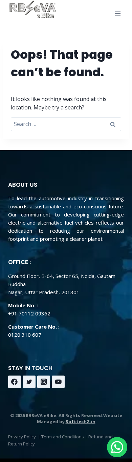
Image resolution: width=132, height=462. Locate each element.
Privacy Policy (22, 437)
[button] (117, 447)
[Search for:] (66, 124)
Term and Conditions (62, 437)
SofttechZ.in (80, 421)
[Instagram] (43, 382)
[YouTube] (58, 382)
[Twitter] (29, 382)
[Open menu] (117, 13)
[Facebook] (14, 382)
